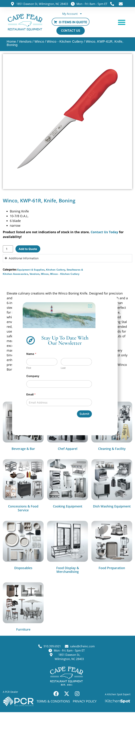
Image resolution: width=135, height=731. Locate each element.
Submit (85, 415)
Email (30, 395)
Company (31, 376)
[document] (67, 365)
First (27, 367)
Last (63, 367)
